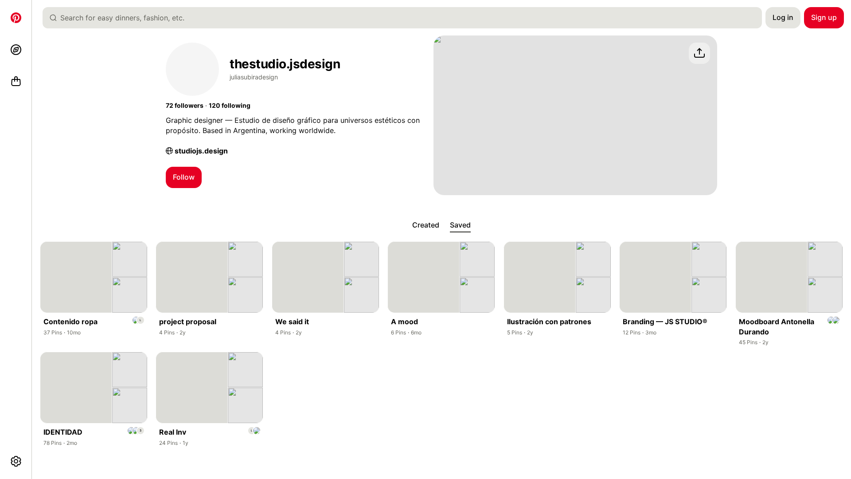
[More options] (16, 461)
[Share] (699, 53)
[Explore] (16, 49)
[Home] (16, 17)
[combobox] (405, 17)
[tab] (426, 225)
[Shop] (16, 81)
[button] (184, 105)
